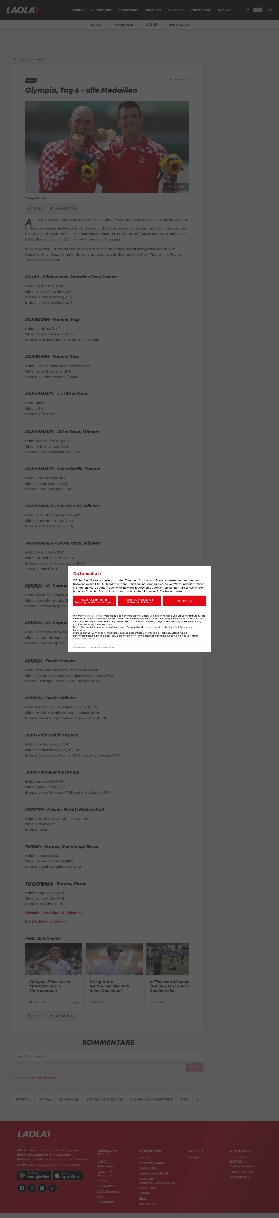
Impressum (79, 648)
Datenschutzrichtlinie (101, 648)
